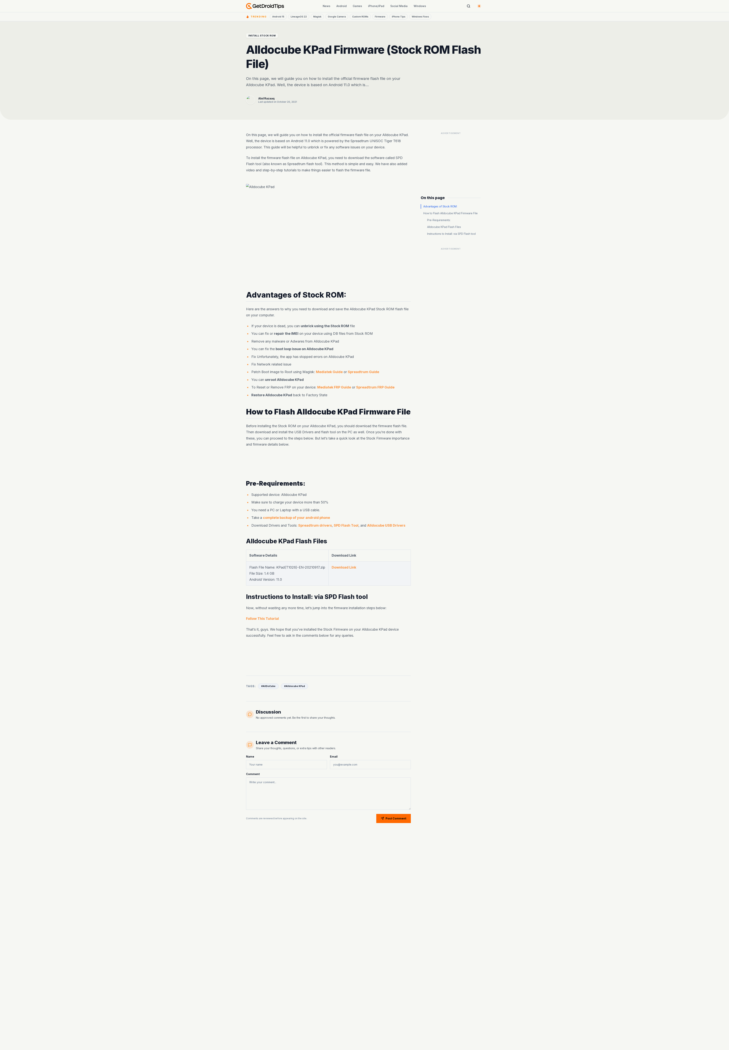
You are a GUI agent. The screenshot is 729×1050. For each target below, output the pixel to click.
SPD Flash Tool (346, 525)
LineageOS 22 (299, 16)
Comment (253, 774)
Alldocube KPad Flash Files (444, 226)
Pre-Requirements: (438, 220)
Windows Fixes (420, 16)
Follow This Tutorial (262, 619)
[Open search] (468, 6)
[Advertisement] (328, 463)
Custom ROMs (360, 16)
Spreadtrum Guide (363, 372)
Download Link (344, 567)
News (326, 6)
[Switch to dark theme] (479, 6)
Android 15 (278, 16)
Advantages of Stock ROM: (440, 206)
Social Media (399, 6)
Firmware (380, 16)
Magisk (317, 16)
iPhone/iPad (376, 6)
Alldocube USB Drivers (386, 525)
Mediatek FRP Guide (334, 387)
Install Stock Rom (262, 35)
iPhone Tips (398, 16)
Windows (420, 6)
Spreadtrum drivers (315, 525)
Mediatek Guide (329, 372)
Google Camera (337, 16)
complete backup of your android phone (296, 518)
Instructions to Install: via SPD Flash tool (451, 233)
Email (334, 756)
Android (341, 6)
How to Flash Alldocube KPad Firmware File (450, 213)
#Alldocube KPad (294, 686)
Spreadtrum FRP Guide (375, 387)
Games (357, 6)
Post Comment (396, 818)
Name (250, 756)
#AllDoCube (268, 686)
